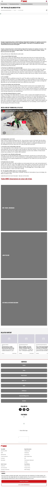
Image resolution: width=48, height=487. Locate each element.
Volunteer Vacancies (5, 469)
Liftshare (24, 390)
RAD (24, 385)
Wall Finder (24, 375)
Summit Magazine (24, 395)
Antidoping (26, 452)
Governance (26, 454)
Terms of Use (27, 465)
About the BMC (4, 450)
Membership (3, 454)
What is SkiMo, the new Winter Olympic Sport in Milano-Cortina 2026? (25, 347)
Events (24, 400)
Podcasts (3, 458)
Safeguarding (27, 450)
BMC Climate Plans (28, 456)
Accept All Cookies (24, 481)
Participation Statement (29, 460)
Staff (2, 452)
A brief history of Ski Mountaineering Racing (8, 347)
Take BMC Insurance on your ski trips (16, 179)
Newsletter (3, 460)
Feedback (3, 471)
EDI (25, 458)
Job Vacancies (4, 467)
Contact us (3, 465)
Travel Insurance (4, 456)
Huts (24, 370)
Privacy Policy (27, 467)
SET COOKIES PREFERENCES (24, 484)
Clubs (24, 365)
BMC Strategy (27, 469)
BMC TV (24, 380)
